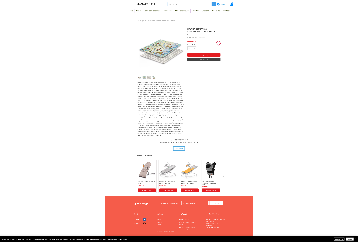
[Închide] (356, 239)
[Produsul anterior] (134, 177)
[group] (179, 176)
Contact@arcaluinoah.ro (213, 227)
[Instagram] (144, 223)
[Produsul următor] (223, 177)
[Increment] (194, 48)
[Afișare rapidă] (146, 170)
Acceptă (349, 239)
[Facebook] (144, 219)
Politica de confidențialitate (119, 239)
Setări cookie (339, 239)
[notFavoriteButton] (218, 43)
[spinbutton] (191, 48)
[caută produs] (214, 4)
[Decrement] (189, 48)
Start (139, 21)
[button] (231, 4)
